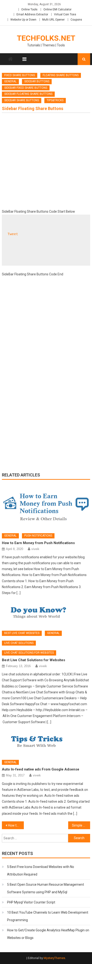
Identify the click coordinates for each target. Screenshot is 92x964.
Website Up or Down (23, 19)
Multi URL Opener (53, 19)
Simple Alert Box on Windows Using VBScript (81, 825)
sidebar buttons (36, 81)
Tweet (13, 234)
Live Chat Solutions (18, 643)
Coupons (76, 19)
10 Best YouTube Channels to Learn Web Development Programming (47, 916)
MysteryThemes (54, 958)
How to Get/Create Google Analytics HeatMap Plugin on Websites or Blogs (48, 934)
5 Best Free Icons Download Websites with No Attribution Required (40, 870)
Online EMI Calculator (57, 9)
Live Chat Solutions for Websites (29, 652)
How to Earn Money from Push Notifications (38, 543)
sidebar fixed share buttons (25, 87)
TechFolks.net (46, 38)
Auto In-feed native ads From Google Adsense (40, 769)
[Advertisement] (46, 162)
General (10, 81)
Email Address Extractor (32, 14)
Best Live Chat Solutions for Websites (33, 660)
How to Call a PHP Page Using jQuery (16, 825)
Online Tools (29, 9)
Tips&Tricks (55, 100)
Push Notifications (38, 535)
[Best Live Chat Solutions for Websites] (46, 614)
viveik (35, 549)
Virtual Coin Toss (65, 14)
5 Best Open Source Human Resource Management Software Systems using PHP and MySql (45, 888)
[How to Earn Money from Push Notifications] (46, 507)
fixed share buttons (19, 75)
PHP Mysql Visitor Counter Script (31, 902)
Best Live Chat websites (21, 633)
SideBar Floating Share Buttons (28, 94)
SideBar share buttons (21, 100)
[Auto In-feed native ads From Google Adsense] (46, 743)
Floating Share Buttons (61, 75)
